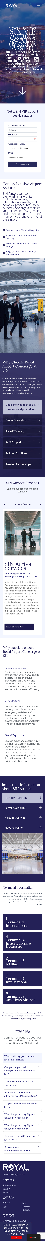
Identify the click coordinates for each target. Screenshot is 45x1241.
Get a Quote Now (22, 164)
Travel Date (13, 135)
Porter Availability (15, 808)
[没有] (28, 1231)
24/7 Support (13, 442)
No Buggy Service (15, 817)
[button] (39, 6)
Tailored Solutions (16, 453)
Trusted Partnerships (18, 464)
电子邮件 (11, 153)
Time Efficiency (15, 431)
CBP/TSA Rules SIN (16, 798)
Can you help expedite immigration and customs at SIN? (19, 1070)
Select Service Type (17, 126)
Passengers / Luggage (18, 144)
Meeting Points (14, 827)
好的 (16, 1237)
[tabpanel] (22, 572)
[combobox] (22, 130)
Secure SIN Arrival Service (17, 627)
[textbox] (22, 130)
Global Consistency (17, 420)
